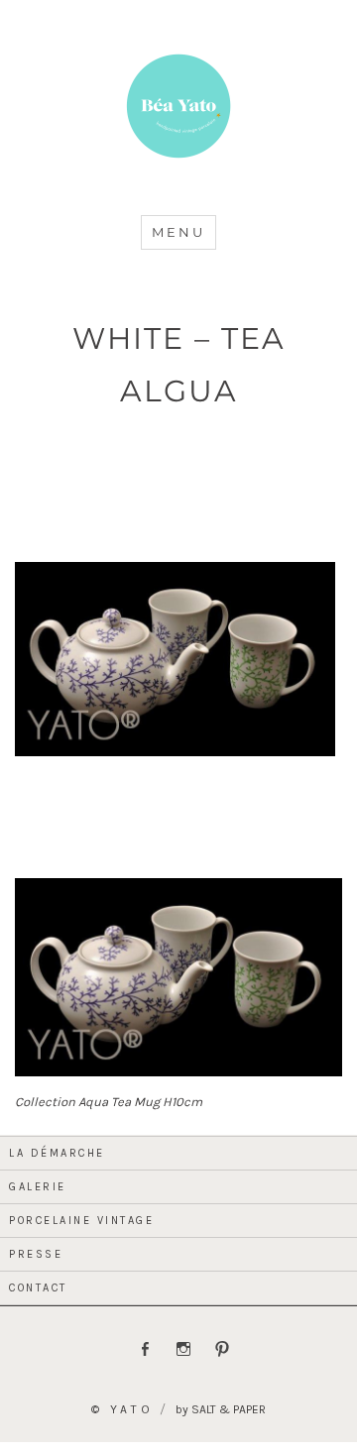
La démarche (57, 1153)
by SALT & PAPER (221, 1409)
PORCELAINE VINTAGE (81, 1220)
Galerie (37, 1186)
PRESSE (35, 1254)
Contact (38, 1288)
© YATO (122, 1409)
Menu (178, 232)
